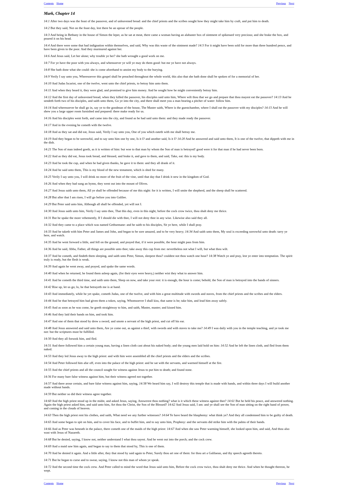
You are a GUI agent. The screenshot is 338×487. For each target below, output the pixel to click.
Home (60, 3)
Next (291, 3)
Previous (281, 3)
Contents (49, 3)
